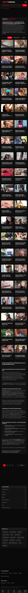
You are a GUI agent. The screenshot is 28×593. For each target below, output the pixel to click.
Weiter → (22, 465)
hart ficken (18, 540)
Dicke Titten (4, 502)
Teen (3, 505)
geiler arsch (5, 542)
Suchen (24, 5)
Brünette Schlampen (6, 507)
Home (2, 8)
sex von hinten (5, 540)
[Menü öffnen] (25, 2)
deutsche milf (12, 540)
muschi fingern (17, 534)
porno (12, 534)
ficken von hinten (6, 534)
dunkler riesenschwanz (13, 542)
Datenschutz (3, 582)
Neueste (9, 37)
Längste (23, 37)
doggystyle (20, 532)
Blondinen (4, 494)
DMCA (8, 582)
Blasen (3, 497)
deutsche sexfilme (20, 537)
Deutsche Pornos (5, 489)
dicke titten (5, 545)
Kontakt (12, 582)
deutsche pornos (13, 532)
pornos (20, 542)
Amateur (3, 492)
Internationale (6, 8)
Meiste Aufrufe (17, 37)
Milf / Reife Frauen (5, 499)
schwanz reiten (5, 532)
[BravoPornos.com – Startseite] (9, 2)
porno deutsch (13, 537)
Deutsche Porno (6, 537)
